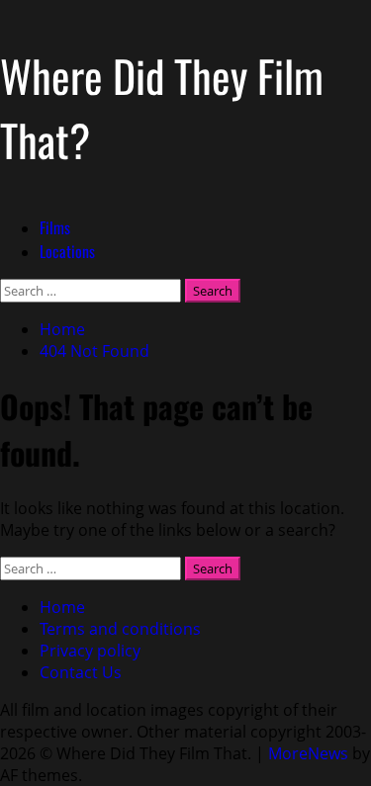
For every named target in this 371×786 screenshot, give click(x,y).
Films (55, 227)
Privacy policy (90, 650)
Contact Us (81, 672)
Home (62, 607)
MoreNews (308, 753)
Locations (67, 251)
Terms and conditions (120, 629)
